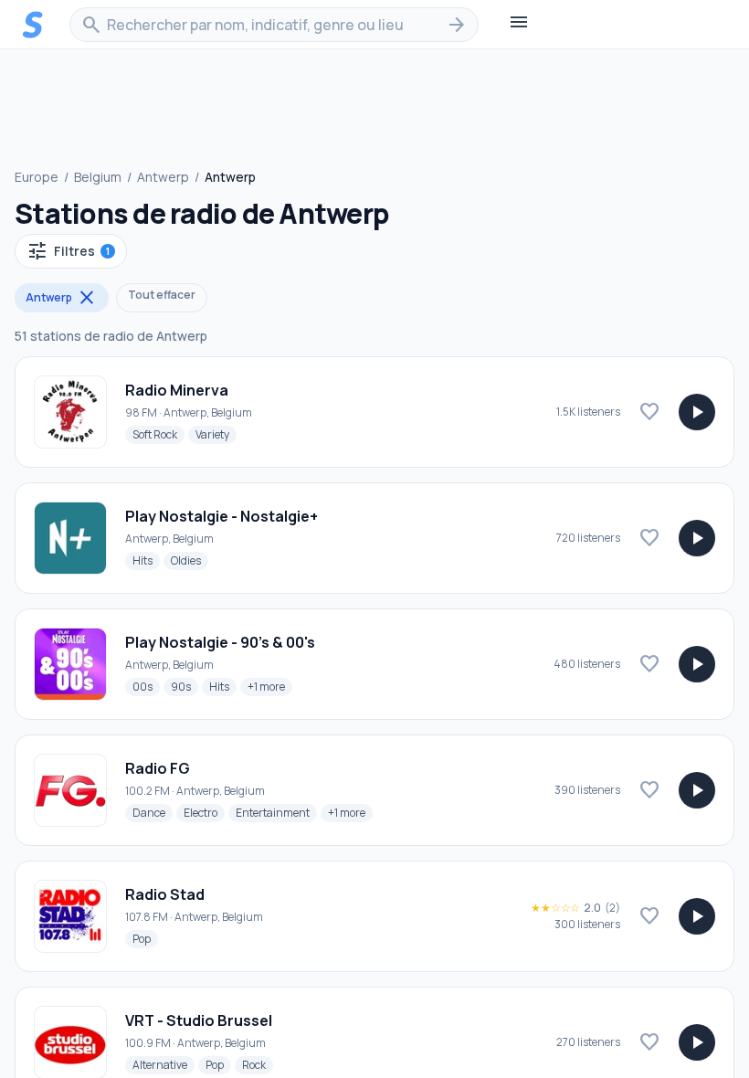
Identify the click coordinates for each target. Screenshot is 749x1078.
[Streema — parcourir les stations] (32, 24)
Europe (36, 176)
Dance (152, 812)
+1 (270, 686)
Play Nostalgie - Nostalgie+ (221, 516)
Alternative (163, 1064)
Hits (146, 560)
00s (146, 686)
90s (184, 686)
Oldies (189, 560)
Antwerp (163, 176)
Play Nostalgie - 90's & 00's (220, 642)
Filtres (68, 251)
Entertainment (276, 812)
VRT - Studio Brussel (198, 1020)
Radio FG (157, 768)
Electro (204, 812)
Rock (257, 1064)
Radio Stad (165, 894)
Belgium (97, 176)
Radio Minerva (176, 390)
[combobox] (274, 24)
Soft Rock (158, 434)
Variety (216, 434)
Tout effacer (161, 294)
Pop (145, 938)
